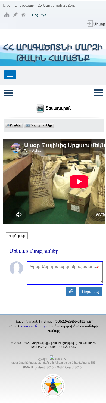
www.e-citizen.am (34, 326)
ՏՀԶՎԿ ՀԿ (61, 359)
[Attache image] (71, 291)
